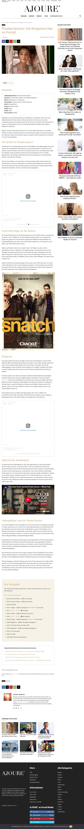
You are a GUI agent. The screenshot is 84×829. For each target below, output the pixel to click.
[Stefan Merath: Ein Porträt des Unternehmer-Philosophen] (28, 746)
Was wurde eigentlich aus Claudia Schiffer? (70, 197)
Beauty (59, 772)
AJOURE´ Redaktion (19, 694)
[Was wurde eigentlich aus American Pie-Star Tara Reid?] (70, 125)
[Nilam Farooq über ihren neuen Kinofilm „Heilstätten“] (70, 209)
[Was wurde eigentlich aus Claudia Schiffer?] (70, 188)
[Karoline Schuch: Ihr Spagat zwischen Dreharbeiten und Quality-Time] (70, 82)
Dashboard (33, 780)
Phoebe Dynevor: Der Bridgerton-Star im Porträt (21, 654)
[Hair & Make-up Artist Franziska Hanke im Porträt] (70, 230)
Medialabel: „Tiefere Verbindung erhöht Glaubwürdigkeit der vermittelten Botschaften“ (46, 736)
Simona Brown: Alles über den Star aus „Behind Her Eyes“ (23, 657)
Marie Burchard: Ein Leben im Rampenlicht (70, 113)
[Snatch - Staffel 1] (21, 610)
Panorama (60, 802)
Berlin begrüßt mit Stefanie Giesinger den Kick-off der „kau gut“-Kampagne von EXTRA (45, 754)
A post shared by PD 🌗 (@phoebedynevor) (28, 224)
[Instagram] (16, 707)
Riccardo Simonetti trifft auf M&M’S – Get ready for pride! (70, 177)
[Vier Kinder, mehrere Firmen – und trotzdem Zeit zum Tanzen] (10, 728)
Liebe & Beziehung (63, 792)
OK (71, 826)
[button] (80, 16)
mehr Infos (15, 674)
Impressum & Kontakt (35, 802)
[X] (7, 41)
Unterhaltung (61, 811)
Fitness (59, 780)
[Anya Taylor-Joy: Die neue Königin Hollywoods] (28, 728)
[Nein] (82, 826)
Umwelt (60, 809)
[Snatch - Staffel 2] (21, 616)
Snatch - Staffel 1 (15, 610)
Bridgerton (5, 380)
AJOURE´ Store (33, 777)
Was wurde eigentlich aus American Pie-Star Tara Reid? (70, 134)
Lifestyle (60, 794)
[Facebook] (3, 41)
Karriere (60, 789)
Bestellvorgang (34, 775)
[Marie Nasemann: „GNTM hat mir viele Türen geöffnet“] (70, 61)
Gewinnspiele (61, 784)
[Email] (18, 41)
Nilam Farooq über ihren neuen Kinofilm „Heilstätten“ (70, 218)
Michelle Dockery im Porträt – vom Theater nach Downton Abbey (25, 651)
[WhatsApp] (14, 41)
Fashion (60, 775)
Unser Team (33, 794)
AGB (31, 772)
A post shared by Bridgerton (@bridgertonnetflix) (28, 453)
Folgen (51, 815)
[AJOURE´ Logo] (42, 8)
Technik (60, 807)
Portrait (8, 681)
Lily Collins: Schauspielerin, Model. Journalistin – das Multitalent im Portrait (29, 660)
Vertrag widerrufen (35, 782)
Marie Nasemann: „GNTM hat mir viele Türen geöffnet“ (70, 70)
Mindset (60, 799)
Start (3, 22)
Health (59, 787)
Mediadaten (33, 797)
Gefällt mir (50, 811)
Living (59, 797)
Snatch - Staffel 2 (15, 616)
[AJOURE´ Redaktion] (7, 701)
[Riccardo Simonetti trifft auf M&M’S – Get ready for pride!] (70, 168)
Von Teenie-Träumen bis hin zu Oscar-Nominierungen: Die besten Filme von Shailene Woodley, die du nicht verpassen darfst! (70, 46)
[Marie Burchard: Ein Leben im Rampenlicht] (70, 104)
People (6, 22)
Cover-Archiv (33, 792)
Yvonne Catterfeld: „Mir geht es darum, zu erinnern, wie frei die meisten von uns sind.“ (70, 155)
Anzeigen (10, 83)
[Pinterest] (11, 41)
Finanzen (60, 777)
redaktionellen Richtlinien (22, 702)
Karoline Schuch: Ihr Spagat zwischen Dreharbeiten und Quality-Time (70, 92)
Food (59, 782)
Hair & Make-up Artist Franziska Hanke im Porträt (70, 239)
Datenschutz (33, 799)
